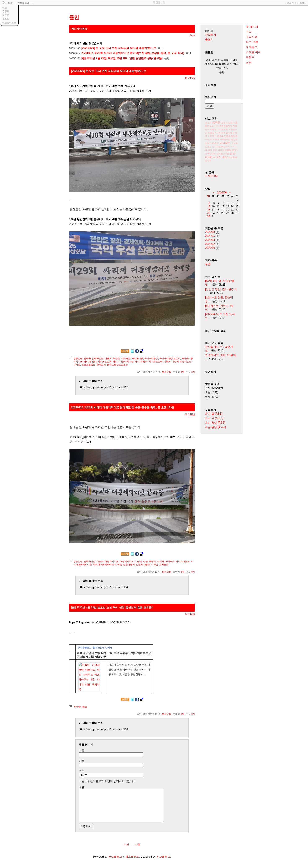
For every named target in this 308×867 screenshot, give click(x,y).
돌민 (208, 264)
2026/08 (222, 192)
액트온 (5, 15)
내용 (81, 787)
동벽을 (216, 122)
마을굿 (108, 358)
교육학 (234, 143)
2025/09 (210, 247)
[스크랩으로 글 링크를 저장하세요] (125, 351)
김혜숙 (87, 358)
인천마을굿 (129, 564)
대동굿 (100, 561)
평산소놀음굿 (88, 364)
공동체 (5, 11)
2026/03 (210, 239)
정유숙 (208, 122)
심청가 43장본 (212, 143)
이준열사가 (226, 133)
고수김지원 (222, 129)
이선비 (175, 361)
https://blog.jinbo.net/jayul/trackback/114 (103, 587)
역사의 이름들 (224, 150)
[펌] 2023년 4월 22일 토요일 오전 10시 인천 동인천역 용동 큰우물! (122, 58)
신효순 (208, 147)
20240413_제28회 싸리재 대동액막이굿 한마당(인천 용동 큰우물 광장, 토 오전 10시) (132, 53)
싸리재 (160, 561)
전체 (211, 175)
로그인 (290, 2)
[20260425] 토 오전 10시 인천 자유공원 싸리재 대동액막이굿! (118, 48)
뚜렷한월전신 (225, 126)
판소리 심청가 (227, 122)
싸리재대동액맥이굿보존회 (148, 361)
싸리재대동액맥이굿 (123, 361)
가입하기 (301, 2)
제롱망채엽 (225, 139)
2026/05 (210, 235)
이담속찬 (225, 142)
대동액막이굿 (112, 561)
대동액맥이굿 (127, 561)
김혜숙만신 (98, 358)
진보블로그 (115, 856)
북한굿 (116, 358)
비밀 (81, 781)
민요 (215, 150)
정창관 (234, 139)
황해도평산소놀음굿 (117, 364)
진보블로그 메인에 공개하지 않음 (110, 781)
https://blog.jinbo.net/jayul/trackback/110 (103, 729)
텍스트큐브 (132, 856)
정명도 (235, 150)
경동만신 (78, 358)
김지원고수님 (222, 153)
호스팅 (5, 19)
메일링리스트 (9, 22)
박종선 (213, 129)
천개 (216, 126)
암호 (81, 760)
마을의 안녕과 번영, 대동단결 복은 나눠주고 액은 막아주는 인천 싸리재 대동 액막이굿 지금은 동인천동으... (129, 669)
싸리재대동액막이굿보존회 (97, 361)
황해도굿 (101, 364)
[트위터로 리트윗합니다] (132, 351)
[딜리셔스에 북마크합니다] (141, 351)
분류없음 (166, 372)
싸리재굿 (125, 358)
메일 (4, 7)
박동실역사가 (214, 133)
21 (232, 209)
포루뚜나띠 (210, 153)
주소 (81, 771)
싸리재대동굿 (151, 358)
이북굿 (167, 361)
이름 (81, 750)
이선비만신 (186, 361)
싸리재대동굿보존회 (169, 358)
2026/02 (210, 243)
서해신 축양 (220, 157)
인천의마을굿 (143, 564)
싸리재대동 (137, 358)
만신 (145, 561)
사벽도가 (212, 136)
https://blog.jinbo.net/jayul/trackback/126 (103, 387)
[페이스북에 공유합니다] (137, 351)
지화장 (76, 364)
